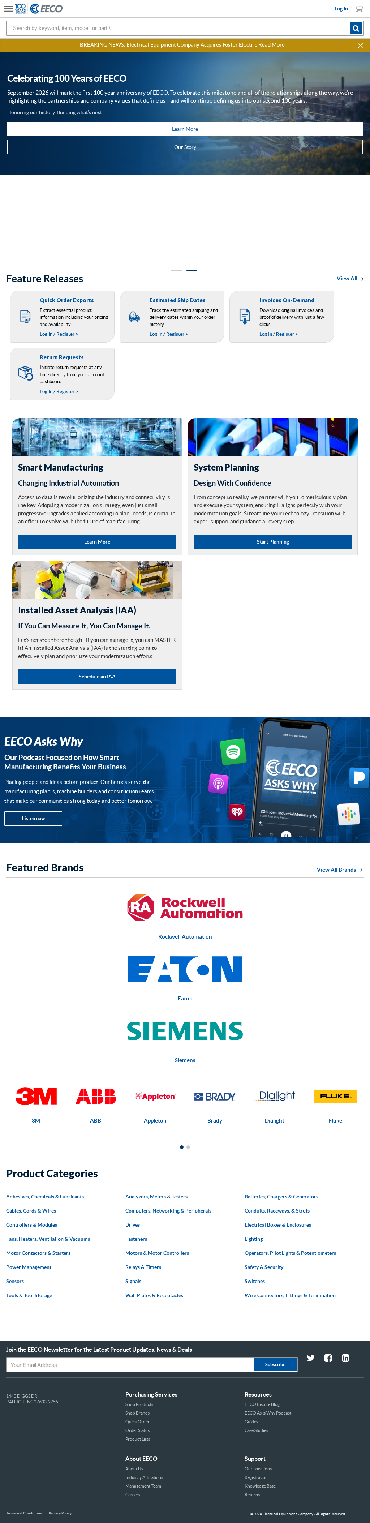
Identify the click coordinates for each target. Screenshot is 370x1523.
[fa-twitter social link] (315, 1359)
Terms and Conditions (24, 1513)
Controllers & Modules (31, 1225)
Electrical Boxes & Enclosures (278, 1225)
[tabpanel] (36, 1100)
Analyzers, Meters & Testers (156, 1197)
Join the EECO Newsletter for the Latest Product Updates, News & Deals (99, 1349)
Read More (271, 45)
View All (347, 278)
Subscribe (275, 1364)
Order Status (137, 1430)
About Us (134, 1468)
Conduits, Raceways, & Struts (277, 1211)
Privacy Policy (60, 1513)
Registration (256, 1477)
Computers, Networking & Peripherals (168, 1211)
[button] (361, 46)
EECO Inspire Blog (262, 1404)
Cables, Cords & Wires (31, 1211)
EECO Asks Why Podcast (268, 1413)
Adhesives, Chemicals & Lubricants (45, 1197)
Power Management (28, 1267)
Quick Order (137, 1421)
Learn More (185, 129)
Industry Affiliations (144, 1477)
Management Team (143, 1486)
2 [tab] (188, 1147)
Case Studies (256, 1430)
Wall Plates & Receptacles (154, 1295)
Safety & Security (264, 1267)
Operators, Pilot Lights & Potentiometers (290, 1253)
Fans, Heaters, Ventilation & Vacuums (48, 1239)
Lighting (254, 1239)
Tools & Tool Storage (29, 1295)
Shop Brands (137, 1413)
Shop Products (139, 1404)
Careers (132, 1494)
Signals (133, 1281)
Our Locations (258, 1468)
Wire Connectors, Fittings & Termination (290, 1295)
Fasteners (136, 1239)
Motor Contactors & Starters (38, 1253)
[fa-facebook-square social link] (333, 1359)
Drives (132, 1225)
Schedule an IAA (97, 676)
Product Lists (137, 1439)
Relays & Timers (143, 1267)
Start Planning (273, 542)
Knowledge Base (260, 1486)
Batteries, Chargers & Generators (281, 1197)
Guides (251, 1421)
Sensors (15, 1281)
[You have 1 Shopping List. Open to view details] (359, 8)
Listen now (33, 818)
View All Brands (336, 870)
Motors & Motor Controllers (157, 1253)
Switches (255, 1281)
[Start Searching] (357, 28)
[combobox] (185, 28)
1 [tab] (182, 1147)
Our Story (185, 147)
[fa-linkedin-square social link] (350, 1359)
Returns (252, 1494)
